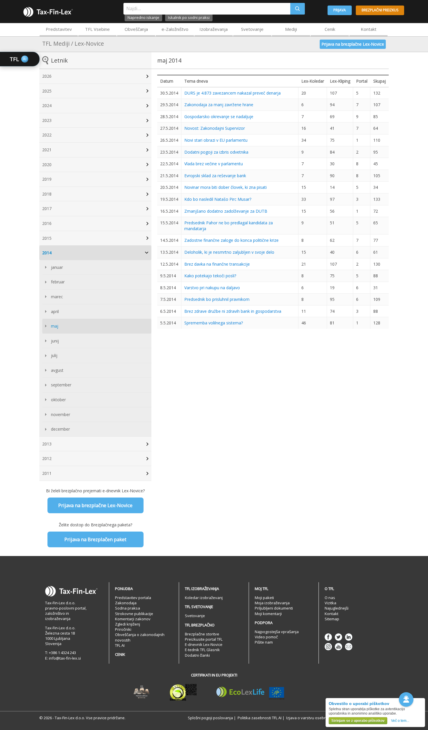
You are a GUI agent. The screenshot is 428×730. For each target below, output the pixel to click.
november (60, 414)
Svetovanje (252, 29)
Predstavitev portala (133, 597)
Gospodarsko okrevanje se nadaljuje (218, 116)
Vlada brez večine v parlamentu (213, 163)
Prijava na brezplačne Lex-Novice (352, 44)
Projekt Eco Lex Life (250, 692)
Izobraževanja (213, 29)
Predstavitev (59, 29)
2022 (47, 135)
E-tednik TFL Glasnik (202, 649)
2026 (47, 76)
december (60, 429)
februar (58, 282)
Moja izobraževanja (272, 602)
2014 (47, 252)
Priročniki (123, 629)
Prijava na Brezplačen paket (95, 539)
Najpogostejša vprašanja (277, 631)
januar (57, 267)
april (55, 311)
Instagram (328, 646)
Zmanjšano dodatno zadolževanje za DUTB (225, 211)
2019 (47, 179)
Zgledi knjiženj (127, 624)
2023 (47, 120)
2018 (47, 194)
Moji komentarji (268, 613)
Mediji (291, 29)
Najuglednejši (337, 608)
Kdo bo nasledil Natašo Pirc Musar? (217, 199)
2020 (47, 164)
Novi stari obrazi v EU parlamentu (215, 140)
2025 (47, 91)
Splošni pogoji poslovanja (210, 717)
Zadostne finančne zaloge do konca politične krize (231, 240)
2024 (47, 105)
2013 (47, 444)
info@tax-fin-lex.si (65, 658)
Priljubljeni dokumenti (274, 608)
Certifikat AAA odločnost (141, 692)
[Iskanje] (297, 9)
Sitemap (332, 618)
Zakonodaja (126, 602)
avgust (57, 370)
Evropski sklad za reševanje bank (215, 175)
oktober (58, 399)
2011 (47, 473)
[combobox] (206, 9)
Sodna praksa (127, 608)
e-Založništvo (175, 29)
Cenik (330, 29)
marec (57, 296)
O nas (330, 597)
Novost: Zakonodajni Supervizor (214, 128)
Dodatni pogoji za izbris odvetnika (216, 152)
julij (54, 355)
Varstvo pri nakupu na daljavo (212, 287)
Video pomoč (266, 637)
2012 (47, 458)
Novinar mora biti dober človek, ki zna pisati (225, 187)
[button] (406, 699)
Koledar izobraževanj (204, 597)
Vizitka (330, 602)
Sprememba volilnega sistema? (213, 323)
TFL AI (120, 645)
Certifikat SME (183, 692)
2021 (47, 149)
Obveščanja (136, 29)
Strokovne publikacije (134, 613)
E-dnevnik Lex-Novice (203, 644)
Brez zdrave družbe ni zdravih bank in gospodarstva (232, 311)
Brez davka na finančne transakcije (217, 264)
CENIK (120, 654)
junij (55, 341)
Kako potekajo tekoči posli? (210, 275)
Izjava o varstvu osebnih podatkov (316, 717)
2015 (47, 238)
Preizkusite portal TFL (203, 639)
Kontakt (368, 29)
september (61, 385)
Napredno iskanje (143, 17)
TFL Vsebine (97, 29)
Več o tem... (400, 721)
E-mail (348, 646)
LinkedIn (348, 637)
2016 (47, 223)
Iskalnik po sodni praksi (189, 17)
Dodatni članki (197, 655)
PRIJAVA (339, 10)
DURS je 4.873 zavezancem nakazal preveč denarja (232, 93)
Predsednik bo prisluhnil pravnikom (217, 299)
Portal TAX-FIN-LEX (48, 12)
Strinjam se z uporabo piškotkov (358, 721)
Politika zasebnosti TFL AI (260, 717)
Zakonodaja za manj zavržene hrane (218, 104)
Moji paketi (264, 597)
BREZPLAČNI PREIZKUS (380, 10)
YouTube (338, 646)
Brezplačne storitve (202, 634)
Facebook (328, 637)
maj (54, 326)
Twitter (338, 637)
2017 (47, 208)
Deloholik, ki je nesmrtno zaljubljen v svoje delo (229, 252)
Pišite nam (264, 642)
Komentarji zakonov (133, 618)
